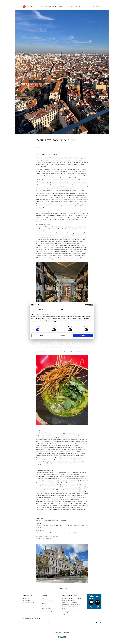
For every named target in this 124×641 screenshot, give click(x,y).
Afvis (41, 335)
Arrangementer (45, 606)
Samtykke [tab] (40, 309)
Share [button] (39, 147)
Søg (43, 598)
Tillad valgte (62, 335)
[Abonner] (46, 622)
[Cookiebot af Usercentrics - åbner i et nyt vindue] (86, 305)
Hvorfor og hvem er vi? (47, 601)
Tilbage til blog (62, 588)
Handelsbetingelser (46, 608)
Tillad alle (82, 335)
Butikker (44, 603)
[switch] (54, 329)
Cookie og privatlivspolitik (48, 611)
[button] (41, 6)
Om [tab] (83, 309)
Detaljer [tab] (62, 309)
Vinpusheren (60, 632)
